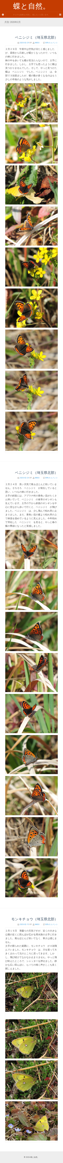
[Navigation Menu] (60, 15)
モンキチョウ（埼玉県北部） (34, 919)
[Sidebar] (3, 15)
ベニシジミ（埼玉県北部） (36, 37)
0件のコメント (51, 43)
